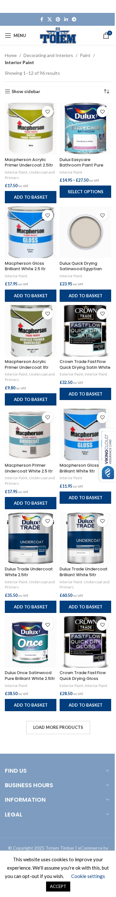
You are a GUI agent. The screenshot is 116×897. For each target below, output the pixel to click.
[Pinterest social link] (58, 19)
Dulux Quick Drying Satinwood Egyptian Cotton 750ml (81, 269)
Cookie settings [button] (88, 876)
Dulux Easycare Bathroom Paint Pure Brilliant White (81, 165)
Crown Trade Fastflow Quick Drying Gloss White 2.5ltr (83, 678)
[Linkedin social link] (66, 19)
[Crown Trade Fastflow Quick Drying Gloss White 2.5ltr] (85, 642)
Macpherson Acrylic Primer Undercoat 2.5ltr (29, 162)
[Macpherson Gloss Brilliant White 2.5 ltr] (30, 232)
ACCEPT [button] (58, 886)
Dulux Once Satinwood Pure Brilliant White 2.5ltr (30, 675)
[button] (30, 197)
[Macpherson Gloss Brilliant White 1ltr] (85, 434)
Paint (85, 55)
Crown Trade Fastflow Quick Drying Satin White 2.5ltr (85, 367)
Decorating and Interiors (48, 55)
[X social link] (49, 19)
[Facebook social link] (41, 19)
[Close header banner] (108, 6)
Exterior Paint (71, 374)
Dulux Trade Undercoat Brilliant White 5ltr (84, 571)
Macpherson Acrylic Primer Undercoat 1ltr (27, 364)
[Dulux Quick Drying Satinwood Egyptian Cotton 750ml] (85, 232)
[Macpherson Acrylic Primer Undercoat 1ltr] (30, 331)
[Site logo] (58, 35)
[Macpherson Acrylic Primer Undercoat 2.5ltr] (30, 128)
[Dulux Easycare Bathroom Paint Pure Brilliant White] (85, 128)
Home (11, 55)
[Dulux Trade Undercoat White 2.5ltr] (30, 538)
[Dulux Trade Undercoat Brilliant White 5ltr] (85, 538)
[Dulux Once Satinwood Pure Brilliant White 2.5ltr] (30, 642)
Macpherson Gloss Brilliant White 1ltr (79, 468)
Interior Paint (16, 172)
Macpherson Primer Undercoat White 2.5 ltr (29, 468)
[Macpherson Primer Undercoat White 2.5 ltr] (30, 434)
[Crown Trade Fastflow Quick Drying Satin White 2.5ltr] (85, 331)
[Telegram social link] (74, 19)
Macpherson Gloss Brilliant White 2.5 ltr (25, 266)
